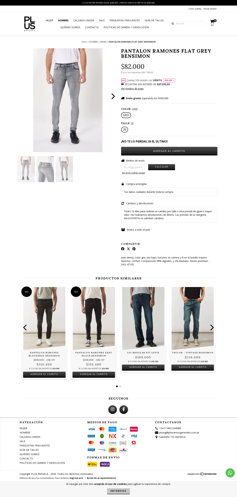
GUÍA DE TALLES (154, 20)
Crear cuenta (195, 8)
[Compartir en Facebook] (122, 249)
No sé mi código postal (133, 172)
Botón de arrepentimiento (101, 478)
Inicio (84, 41)
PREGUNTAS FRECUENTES (124, 20)
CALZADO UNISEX (83, 20)
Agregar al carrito (44, 374)
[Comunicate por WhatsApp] (230, 472)
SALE (102, 20)
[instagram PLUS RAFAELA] (112, 409)
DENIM (103, 41)
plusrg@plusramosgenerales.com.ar (179, 432)
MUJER (49, 20)
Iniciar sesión (210, 8)
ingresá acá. (76, 478)
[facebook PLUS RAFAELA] (123, 409)
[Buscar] (172, 23)
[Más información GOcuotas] (169, 80)
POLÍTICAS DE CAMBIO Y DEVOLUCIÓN (126, 27)
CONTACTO (92, 27)
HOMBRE (63, 20)
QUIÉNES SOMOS (70, 27)
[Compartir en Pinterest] (134, 249)
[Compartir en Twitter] (128, 249)
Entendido (118, 490)
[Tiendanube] (202, 474)
